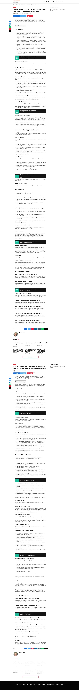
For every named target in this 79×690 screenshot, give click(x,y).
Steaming (47, 1)
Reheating (52, 1)
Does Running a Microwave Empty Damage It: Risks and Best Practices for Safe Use (18, 350)
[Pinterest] (10, 29)
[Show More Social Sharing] (34, 16)
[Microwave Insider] (17, 1)
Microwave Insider (33, 686)
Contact (24, 684)
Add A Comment (30, 676)
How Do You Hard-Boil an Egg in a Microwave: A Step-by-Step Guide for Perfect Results (30, 351)
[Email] (10, 31)
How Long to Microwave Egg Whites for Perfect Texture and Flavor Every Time (42, 343)
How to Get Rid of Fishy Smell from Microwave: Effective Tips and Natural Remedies (30, 343)
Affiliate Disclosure (59, 684)
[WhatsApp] (10, 27)
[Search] (65, 2)
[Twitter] (10, 23)
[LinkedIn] (10, 25)
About (61, 1)
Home (44, 1)
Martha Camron (18, 13)
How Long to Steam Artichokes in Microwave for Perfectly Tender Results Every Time (18, 344)
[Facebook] (10, 21)
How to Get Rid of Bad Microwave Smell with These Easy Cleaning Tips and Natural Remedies (42, 351)
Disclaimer (43, 684)
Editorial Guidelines (36, 684)
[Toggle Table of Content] (24, 26)
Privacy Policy (29, 684)
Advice (15, 364)
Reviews (57, 1)
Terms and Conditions (50, 684)
